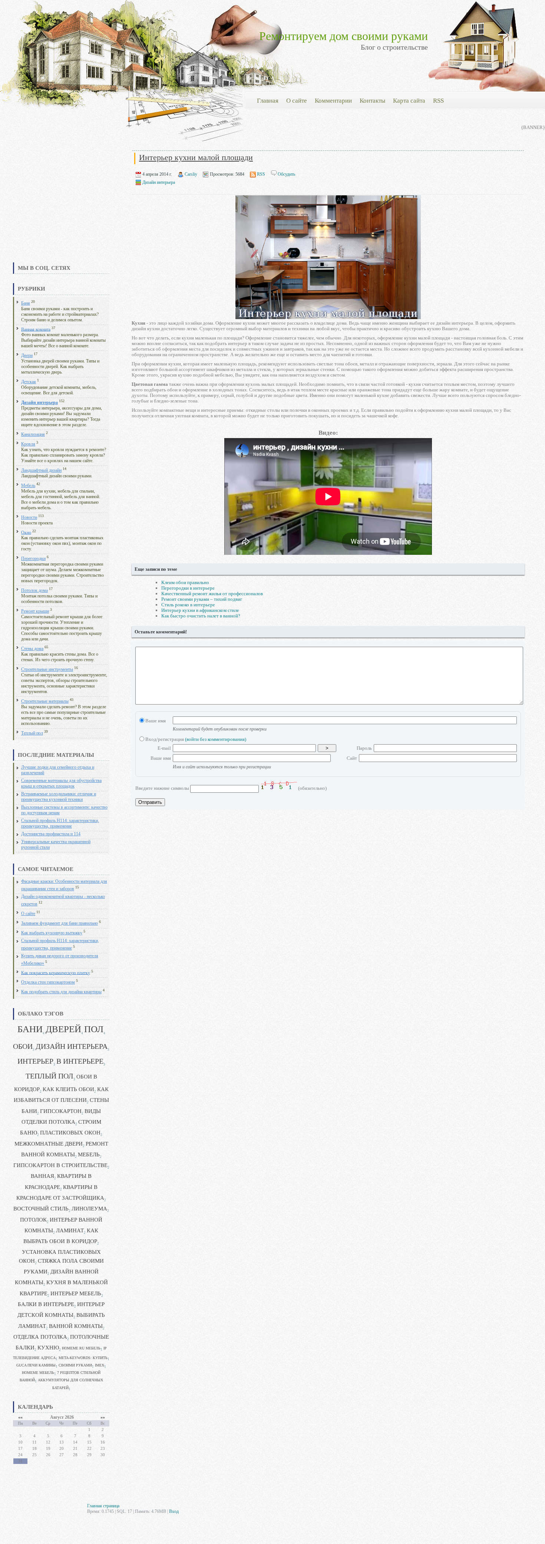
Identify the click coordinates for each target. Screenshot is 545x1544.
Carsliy (191, 174)
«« (20, 1417)
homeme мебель (38, 1373)
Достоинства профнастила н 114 (50, 834)
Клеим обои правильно (185, 582)
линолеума (89, 1209)
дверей (63, 1029)
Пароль (364, 748)
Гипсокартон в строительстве (60, 1165)
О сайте (28, 913)
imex (99, 1365)
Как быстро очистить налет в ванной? (200, 616)
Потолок (33, 1220)
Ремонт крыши (35, 611)
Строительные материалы (45, 701)
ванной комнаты (76, 1326)
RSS (261, 174)
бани (30, 1029)
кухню (48, 1348)
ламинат (70, 1230)
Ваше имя (155, 720)
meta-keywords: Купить (83, 1358)
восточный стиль (41, 1209)
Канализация (33, 434)
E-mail (164, 748)
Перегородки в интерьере (188, 588)
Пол (93, 1029)
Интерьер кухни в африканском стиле (200, 610)
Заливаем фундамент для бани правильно (59, 923)
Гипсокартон (61, 1111)
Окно (26, 532)
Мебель (28, 485)
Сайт (352, 758)
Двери (27, 355)
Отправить (150, 802)
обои (23, 1046)
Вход (174, 1511)
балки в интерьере (46, 1304)
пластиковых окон (70, 1133)
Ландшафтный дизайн (41, 470)
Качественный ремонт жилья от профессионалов (212, 593)
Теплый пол (32, 733)
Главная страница (103, 1505)
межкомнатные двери (48, 1144)
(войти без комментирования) (215, 739)
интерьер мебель (75, 1293)
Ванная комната (35, 329)
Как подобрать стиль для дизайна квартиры (61, 992)
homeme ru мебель (81, 1348)
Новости (29, 517)
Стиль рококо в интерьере (188, 604)
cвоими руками (75, 1365)
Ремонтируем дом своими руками (343, 36)
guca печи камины (36, 1365)
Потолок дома (34, 590)
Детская (28, 382)
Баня (25, 303)
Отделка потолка (40, 1337)
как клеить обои (68, 1089)
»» (102, 1417)
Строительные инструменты (47, 669)
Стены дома (32, 648)
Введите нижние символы (162, 788)
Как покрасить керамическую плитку (55, 972)
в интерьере (79, 1061)
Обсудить (286, 174)
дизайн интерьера (72, 1046)
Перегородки (33, 558)
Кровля (28, 444)
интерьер (35, 1061)
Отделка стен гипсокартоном (48, 982)
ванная (42, 1176)
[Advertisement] (61, 205)
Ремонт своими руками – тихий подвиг (201, 599)
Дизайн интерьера (39, 402)
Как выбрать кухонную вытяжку (51, 933)
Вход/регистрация (195, 739)
